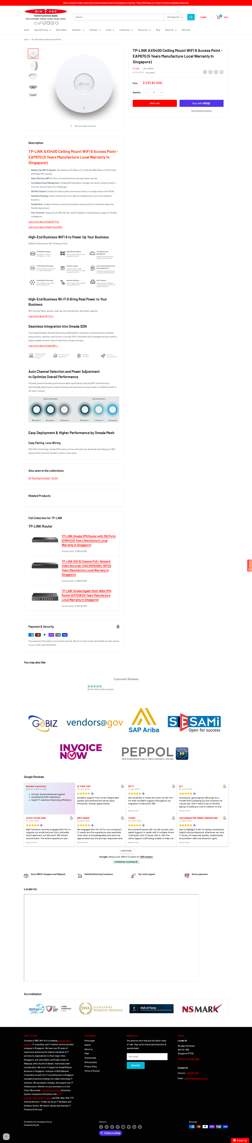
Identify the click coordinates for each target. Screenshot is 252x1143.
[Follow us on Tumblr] (140, 1127)
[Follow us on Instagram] (112, 1127)
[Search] (191, 17)
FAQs (86, 1053)
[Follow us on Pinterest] (118, 1127)
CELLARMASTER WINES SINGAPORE (198, 818)
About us (88, 1049)
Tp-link (54, 478)
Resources (143, 30)
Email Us (241, 1140)
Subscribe (135, 1065)
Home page (89, 1040)
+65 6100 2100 (193, 1073)
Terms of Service (92, 1071)
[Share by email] (221, 72)
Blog (158, 30)
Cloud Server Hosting (42, 1098)
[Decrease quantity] (146, 92)
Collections (124, 30)
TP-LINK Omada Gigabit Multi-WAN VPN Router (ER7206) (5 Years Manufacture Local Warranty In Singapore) (86, 595)
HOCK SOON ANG (36, 818)
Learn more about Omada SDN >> (43, 345)
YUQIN (131, 818)
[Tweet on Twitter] (216, 72)
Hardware (76, 30)
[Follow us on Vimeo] (129, 1127)
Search (87, 1045)
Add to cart (155, 103)
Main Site (186, 30)
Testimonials (90, 1058)
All (29, 478)
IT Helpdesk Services (50, 1090)
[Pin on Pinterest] (210, 72)
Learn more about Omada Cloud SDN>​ (45, 227)
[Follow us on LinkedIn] (134, 1127)
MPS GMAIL (83, 818)
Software (93, 30)
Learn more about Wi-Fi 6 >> (41, 316)
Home (26, 30)
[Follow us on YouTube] (123, 1127)
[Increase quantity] (161, 92)
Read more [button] (133, 810)
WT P (131, 786)
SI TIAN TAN (83, 786)
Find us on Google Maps (189, 1059)
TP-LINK (136, 69)
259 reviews (146, 856)
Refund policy (90, 1062)
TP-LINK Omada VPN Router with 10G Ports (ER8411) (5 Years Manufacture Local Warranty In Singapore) (89, 540)
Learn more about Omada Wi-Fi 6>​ (43, 222)
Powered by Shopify (31, 1125)
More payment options (201, 110)
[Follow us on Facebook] (101, 1127)
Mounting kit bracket (41, 478)
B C (181, 786)
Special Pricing (41, 30)
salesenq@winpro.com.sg (196, 1078)
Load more (126, 850)
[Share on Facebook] (205, 72)
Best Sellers (61, 30)
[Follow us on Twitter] (107, 1127)
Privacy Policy (90, 1066)
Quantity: (137, 92)
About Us (169, 30)
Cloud (108, 30)
